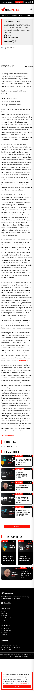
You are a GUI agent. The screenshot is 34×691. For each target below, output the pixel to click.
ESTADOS (14, 15)
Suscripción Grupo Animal (9, 645)
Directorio (4, 615)
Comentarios (17, 527)
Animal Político (5, 628)
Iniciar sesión (28, 2)
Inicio (3, 611)
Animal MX (4, 634)
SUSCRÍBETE (19, 2)
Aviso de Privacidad (22, 683)
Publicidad (4, 643)
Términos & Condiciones (21, 656)
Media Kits (7, 603)
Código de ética (6, 620)
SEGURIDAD (29, 15)
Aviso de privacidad (7, 618)
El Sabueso (23, 360)
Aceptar (17, 687)
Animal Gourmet (6, 630)
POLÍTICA (7, 15)
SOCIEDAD (21, 15)
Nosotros (4, 613)
